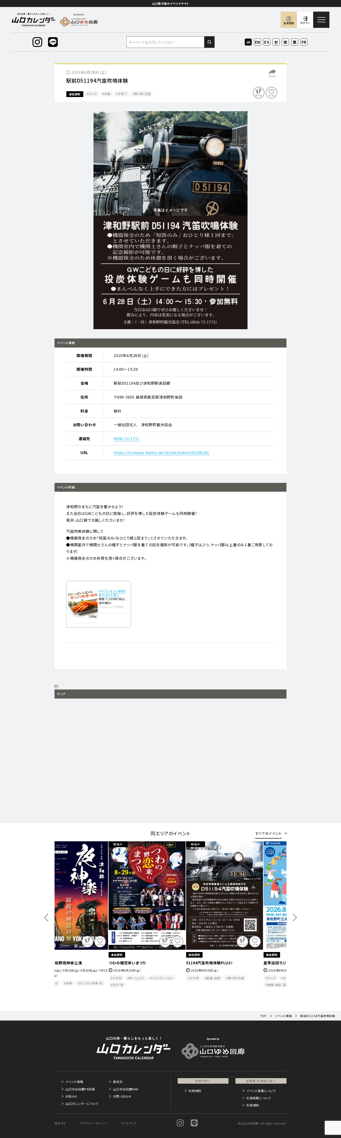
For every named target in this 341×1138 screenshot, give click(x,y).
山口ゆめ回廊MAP (126, 1089)
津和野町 (75, 94)
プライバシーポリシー (93, 1123)
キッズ (93, 94)
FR (304, 42)
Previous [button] (46, 917)
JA (248, 42)
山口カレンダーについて (82, 1103)
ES (266, 42)
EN (257, 42)
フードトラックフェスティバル (234, 963)
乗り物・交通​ (143, 94)
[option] (170, 220)
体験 (107, 94)
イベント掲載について (261, 1091)
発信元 (117, 1081)
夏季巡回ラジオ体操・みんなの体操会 (164, 963)
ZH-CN (285, 42)
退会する (60, 1123)
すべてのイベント (268, 833)
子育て (122, 94)
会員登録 (288, 23)
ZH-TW (294, 42)
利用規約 (195, 1091)
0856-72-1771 (127, 438)
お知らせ (71, 1096)
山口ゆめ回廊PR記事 (80, 1089)
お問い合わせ (122, 1096)
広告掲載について (258, 1098)
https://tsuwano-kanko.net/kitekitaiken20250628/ (161, 452)
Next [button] (295, 917)
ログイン (305, 23)
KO (276, 42)
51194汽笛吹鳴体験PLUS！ (78, 963)
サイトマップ (129, 1123)
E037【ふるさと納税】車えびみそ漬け (112, 593)
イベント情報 (74, 1081)
